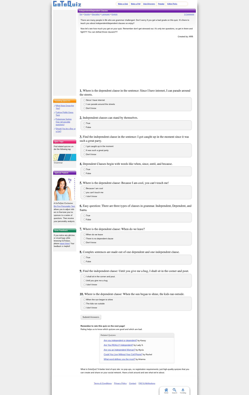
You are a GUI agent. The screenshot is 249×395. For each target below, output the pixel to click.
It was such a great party (97, 150)
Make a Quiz (123, 4)
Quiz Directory (149, 4)
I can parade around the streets (100, 104)
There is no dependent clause (99, 238)
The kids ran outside (95, 303)
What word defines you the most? (119, 359)
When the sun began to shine (99, 299)
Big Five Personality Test (64, 206)
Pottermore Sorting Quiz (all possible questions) (63, 122)
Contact (132, 383)
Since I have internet (95, 100)
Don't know (90, 108)
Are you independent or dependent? (120, 340)
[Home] (67, 4)
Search (174, 393)
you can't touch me (94, 192)
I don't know (91, 196)
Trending (183, 393)
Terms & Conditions (103, 383)
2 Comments (189, 14)
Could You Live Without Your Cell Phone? (123, 354)
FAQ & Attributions (147, 383)
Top (80, 14)
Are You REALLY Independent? (118, 345)
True (87, 123)
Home (166, 393)
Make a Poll (135, 4)
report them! (65, 243)
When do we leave (94, 234)
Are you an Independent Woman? (119, 350)
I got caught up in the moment (99, 146)
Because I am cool (94, 188)
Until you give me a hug (96, 280)
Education (96, 14)
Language (106, 14)
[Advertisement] (136, 62)
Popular (161, 4)
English (114, 14)
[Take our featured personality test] (64, 188)
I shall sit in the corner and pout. (100, 276)
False (88, 127)
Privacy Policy (120, 383)
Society (87, 14)
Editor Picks (172, 4)
